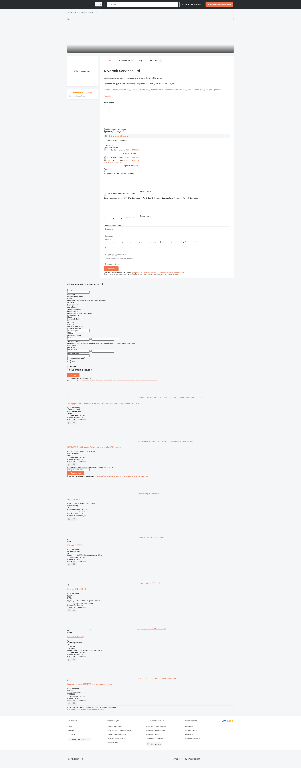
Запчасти (100, 709)
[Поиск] (109, 4)
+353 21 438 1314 (132, 157)
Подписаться (76, 473)
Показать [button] (121, 150)
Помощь (71, 730)
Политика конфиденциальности (119, 730)
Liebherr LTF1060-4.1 (76, 589)
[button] (117, 140)
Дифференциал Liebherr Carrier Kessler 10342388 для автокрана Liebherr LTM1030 (105, 403)
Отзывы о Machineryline (116, 738)
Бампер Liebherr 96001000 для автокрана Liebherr (90, 684)
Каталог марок (112, 742)
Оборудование (91, 709)
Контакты (71, 734)
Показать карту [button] (145, 191)
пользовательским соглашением (171, 272)
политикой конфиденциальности (145, 272)
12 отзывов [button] (88, 92)
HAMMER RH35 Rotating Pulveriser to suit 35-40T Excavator (94, 447)
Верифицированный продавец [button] (116, 129)
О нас (70, 726)
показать (73, 367)
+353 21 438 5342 (132, 150)
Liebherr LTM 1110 (75, 637)
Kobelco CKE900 (74, 545)
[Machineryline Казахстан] (80, 4)
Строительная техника (76, 709)
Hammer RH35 (73, 499)
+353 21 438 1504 (132, 160)
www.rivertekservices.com (113, 162)
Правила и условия (114, 726)
